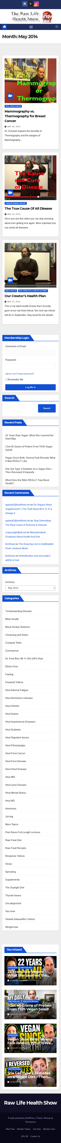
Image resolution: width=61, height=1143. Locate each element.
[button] (57, 26)
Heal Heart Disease (16, 769)
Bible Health (10, 291)
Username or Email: (15, 346)
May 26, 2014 (13, 127)
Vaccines (10, 911)
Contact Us (35, 1136)
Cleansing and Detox (16, 635)
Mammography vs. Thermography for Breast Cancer (25, 116)
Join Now (37, 1129)
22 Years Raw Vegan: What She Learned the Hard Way (27, 975)
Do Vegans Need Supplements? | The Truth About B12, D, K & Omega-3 (28, 509)
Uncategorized (13, 903)
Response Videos (15, 856)
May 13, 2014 (13, 302)
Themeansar (30, 1122)
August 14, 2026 (18, 1048)
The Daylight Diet (14, 887)
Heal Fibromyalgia (15, 745)
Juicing (9, 816)
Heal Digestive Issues (17, 737)
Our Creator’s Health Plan (25, 296)
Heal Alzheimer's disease (19, 698)
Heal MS (10, 800)
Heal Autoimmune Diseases (20, 721)
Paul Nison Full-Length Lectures (33, 291)
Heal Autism (11, 714)
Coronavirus (12, 650)
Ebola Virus (11, 666)
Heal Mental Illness (15, 793)
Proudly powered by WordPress (22, 1118)
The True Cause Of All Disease (28, 208)
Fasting (9, 674)
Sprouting (10, 872)
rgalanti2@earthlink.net (17, 504)
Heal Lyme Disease (15, 785)
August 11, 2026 (18, 1082)
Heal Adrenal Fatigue (16, 690)
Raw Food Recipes (15, 848)
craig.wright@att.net (15, 532)
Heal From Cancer (13, 106)
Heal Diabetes (13, 729)
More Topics (11, 824)
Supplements (12, 879)
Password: (10, 360)
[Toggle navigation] (31, 27)
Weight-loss (11, 927)
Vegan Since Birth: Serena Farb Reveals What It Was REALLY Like (29, 1043)
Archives (10, 582)
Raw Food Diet (13, 840)
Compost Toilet (13, 643)
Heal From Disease (15, 761)
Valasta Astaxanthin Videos (20, 919)
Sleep (8, 864)
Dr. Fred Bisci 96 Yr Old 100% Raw (24, 658)
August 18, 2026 (18, 1014)
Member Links (49, 1129)
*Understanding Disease (15, 203)
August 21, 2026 (18, 980)
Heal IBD (10, 777)
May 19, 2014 (13, 214)
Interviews (10, 808)
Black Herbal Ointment (17, 627)
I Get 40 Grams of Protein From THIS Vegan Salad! (29, 1007)
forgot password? (26, 373)
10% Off (24, 1136)
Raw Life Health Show (30, 16)
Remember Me (15, 379)
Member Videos (23, 1129)
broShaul (10, 544)
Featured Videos (14, 682)
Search (9, 398)
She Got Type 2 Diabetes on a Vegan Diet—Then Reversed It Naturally (28, 1077)
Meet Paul (10, 1129)
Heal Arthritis (12, 706)
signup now (10, 373)
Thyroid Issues (13, 895)
